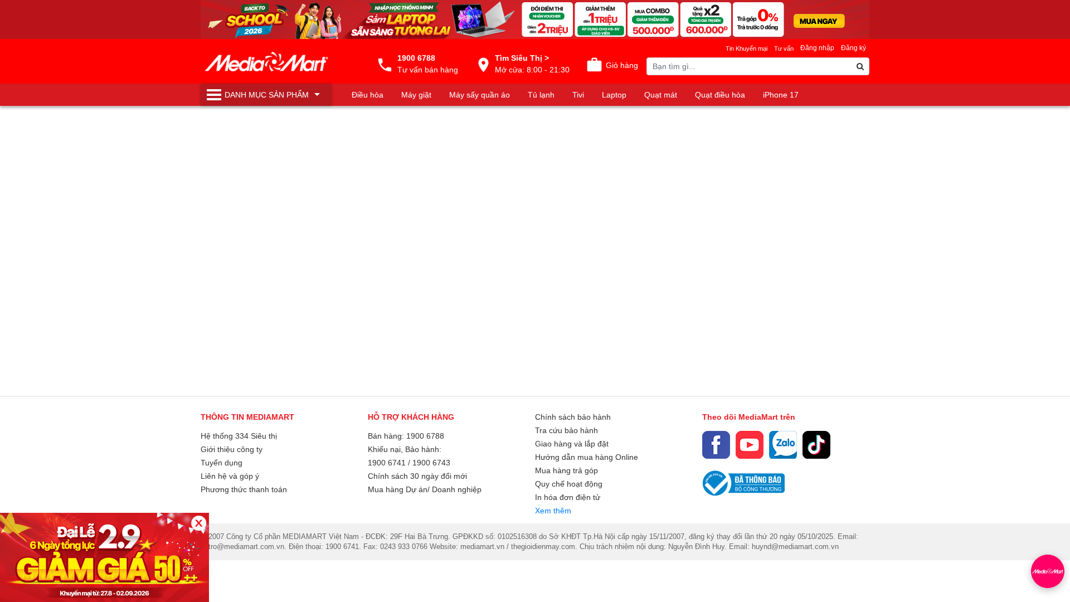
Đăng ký (853, 48)
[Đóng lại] (198, 523)
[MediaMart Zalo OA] (783, 445)
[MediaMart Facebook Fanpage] (716, 445)
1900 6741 (387, 462)
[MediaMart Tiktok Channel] (816, 445)
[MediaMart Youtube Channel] (749, 445)
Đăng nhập (817, 48)
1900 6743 (431, 462)
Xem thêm (553, 510)
